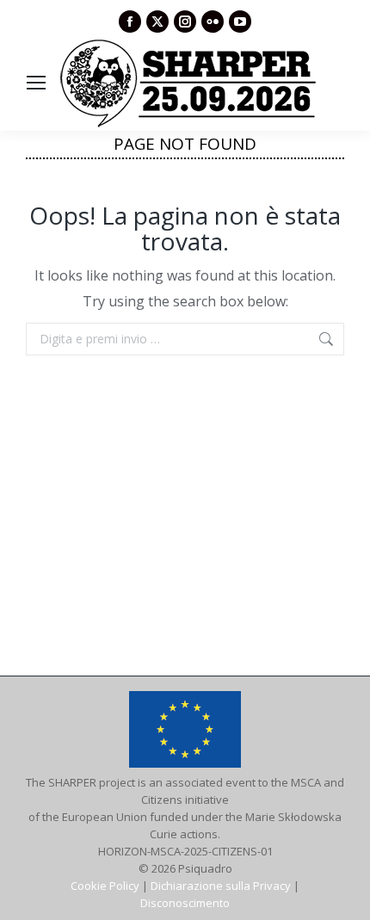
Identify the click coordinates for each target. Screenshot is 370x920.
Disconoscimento (185, 903)
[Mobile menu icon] (36, 82)
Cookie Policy (105, 885)
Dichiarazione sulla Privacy (221, 885)
